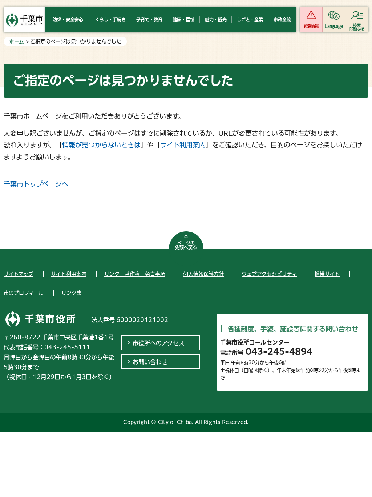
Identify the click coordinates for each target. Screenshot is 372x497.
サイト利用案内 (183, 145)
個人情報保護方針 (203, 274)
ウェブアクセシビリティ (269, 274)
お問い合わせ (150, 362)
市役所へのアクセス (159, 343)
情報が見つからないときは (101, 145)
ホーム (16, 41)
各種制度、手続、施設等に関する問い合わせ (293, 329)
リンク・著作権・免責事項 (134, 274)
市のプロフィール (24, 292)
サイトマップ (18, 274)
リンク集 (71, 292)
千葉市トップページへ (36, 184)
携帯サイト (327, 274)
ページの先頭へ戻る (186, 245)
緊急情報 (311, 26)
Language (334, 26)
